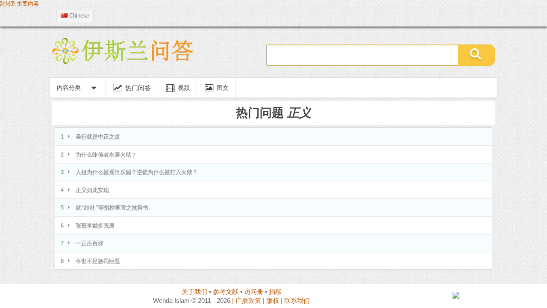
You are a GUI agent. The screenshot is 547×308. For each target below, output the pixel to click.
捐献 (275, 291)
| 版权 (271, 300)
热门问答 (138, 88)
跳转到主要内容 (19, 4)
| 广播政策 (246, 300)
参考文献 (225, 291)
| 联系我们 (295, 300)
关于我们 (194, 291)
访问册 (253, 291)
